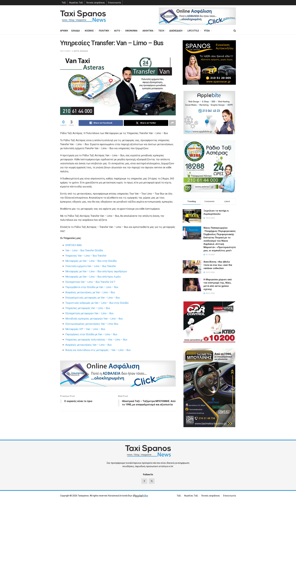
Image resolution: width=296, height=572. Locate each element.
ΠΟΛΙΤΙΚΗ (104, 30)
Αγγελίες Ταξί (76, 2)
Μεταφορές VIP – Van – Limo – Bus (85, 329)
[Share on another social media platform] (172, 123)
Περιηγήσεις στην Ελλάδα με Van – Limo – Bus (91, 334)
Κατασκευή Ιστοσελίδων (120, 495)
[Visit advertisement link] (197, 16)
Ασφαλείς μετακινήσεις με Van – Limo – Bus (90, 292)
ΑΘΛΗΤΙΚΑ (147, 30)
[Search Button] (235, 31)
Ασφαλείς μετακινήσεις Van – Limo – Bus (88, 344)
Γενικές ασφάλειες (95, 2)
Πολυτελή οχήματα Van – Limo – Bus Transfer (90, 266)
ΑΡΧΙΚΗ (64, 30)
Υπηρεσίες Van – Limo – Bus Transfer (85, 255)
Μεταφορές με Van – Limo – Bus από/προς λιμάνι (93, 276)
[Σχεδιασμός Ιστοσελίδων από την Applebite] (141, 495)
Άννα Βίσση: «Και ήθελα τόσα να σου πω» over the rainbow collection (218, 265)
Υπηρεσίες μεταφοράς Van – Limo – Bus (87, 308)
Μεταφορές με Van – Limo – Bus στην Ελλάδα (91, 260)
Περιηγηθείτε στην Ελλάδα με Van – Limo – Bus (91, 287)
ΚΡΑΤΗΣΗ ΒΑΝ (73, 245)
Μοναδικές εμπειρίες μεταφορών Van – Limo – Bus (94, 318)
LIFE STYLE (193, 30)
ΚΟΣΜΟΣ (89, 30)
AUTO (117, 30)
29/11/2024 (65, 51)
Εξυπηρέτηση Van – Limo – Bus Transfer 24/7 (90, 281)
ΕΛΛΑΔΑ (75, 30)
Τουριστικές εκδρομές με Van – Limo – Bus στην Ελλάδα (96, 302)
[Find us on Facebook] (144, 481)
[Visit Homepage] (83, 16)
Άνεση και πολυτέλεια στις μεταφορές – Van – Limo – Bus (98, 350)
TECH (161, 30)
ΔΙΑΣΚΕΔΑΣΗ (175, 30)
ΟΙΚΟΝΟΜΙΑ (131, 30)
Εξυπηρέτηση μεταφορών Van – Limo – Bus (89, 313)
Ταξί (64, 2)
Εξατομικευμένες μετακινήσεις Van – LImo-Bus (91, 323)
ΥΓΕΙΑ (207, 30)
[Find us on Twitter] (152, 481)
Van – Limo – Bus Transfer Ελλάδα (84, 250)
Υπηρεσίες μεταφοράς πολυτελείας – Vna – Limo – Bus (96, 339)
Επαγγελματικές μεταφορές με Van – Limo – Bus (92, 297)
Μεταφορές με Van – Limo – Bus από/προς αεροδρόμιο (96, 271)
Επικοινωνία (114, 2)
